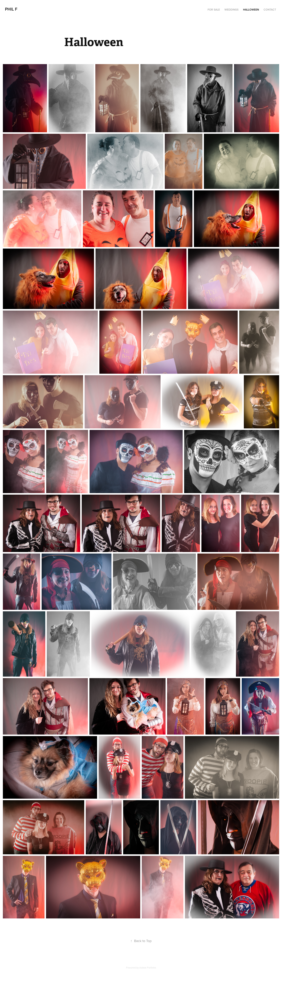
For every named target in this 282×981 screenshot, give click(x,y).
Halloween (251, 10)
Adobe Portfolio (147, 967)
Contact (270, 10)
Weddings (231, 10)
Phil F (11, 9)
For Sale (214, 10)
